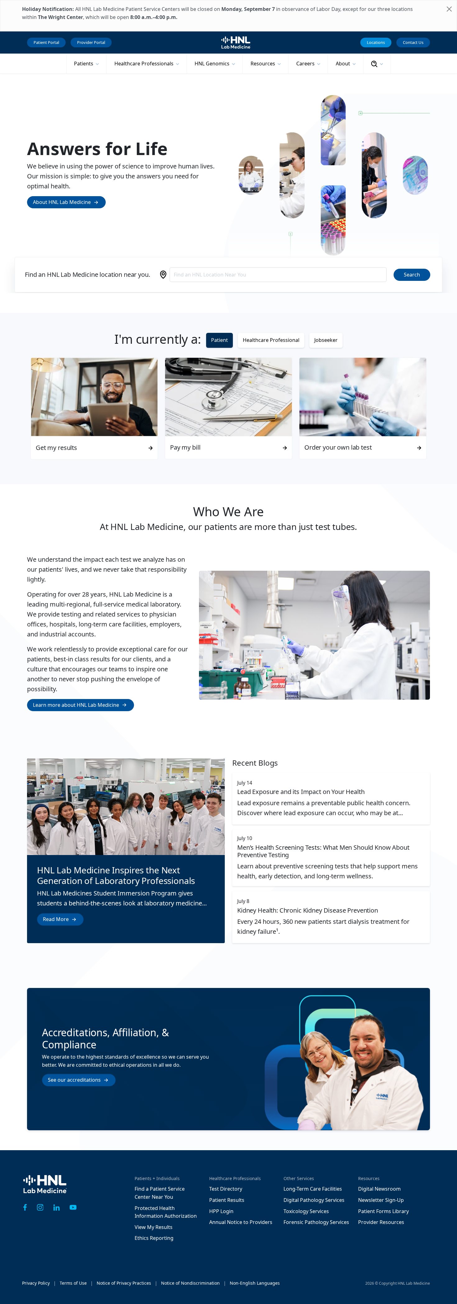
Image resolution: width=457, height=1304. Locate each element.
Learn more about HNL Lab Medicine (76, 705)
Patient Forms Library (383, 1211)
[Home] (45, 1188)
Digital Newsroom (379, 1188)
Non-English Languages (255, 1283)
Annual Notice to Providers (240, 1222)
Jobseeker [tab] (326, 340)
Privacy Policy (36, 1283)
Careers (306, 63)
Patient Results (226, 1200)
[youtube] (73, 1207)
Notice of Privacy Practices (124, 1283)
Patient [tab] (219, 340)
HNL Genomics (213, 63)
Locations (376, 42)
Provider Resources (381, 1222)
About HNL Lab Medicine (62, 202)
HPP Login (221, 1211)
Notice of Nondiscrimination (190, 1283)
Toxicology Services (306, 1211)
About (343, 63)
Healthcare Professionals (144, 63)
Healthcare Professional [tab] (271, 340)
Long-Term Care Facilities (313, 1188)
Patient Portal (46, 42)
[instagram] (40, 1207)
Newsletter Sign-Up (381, 1200)
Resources (263, 63)
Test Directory (225, 1188)
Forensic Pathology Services (316, 1222)
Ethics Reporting (154, 1238)
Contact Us (413, 42)
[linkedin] (56, 1207)
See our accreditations (74, 1079)
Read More (56, 919)
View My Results (154, 1227)
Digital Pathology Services (314, 1200)
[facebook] (25, 1207)
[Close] (449, 9)
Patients (84, 63)
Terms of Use (73, 1283)
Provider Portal (91, 42)
